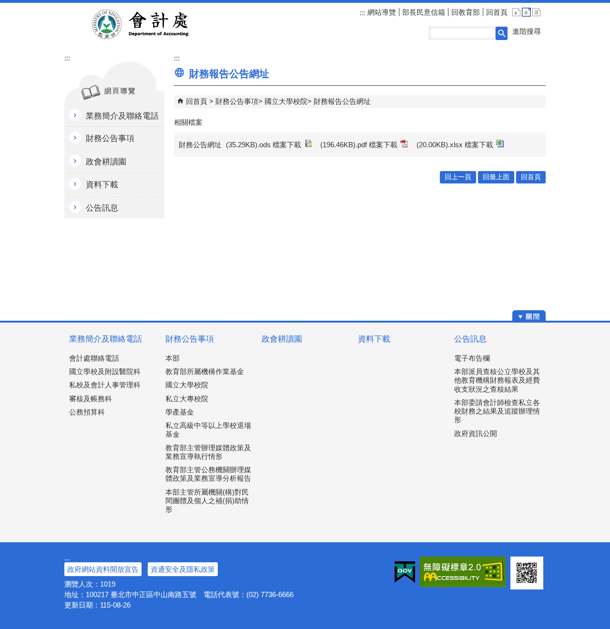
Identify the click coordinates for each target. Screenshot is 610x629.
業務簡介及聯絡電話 (105, 339)
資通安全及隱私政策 (183, 569)
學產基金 (179, 412)
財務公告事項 (236, 101)
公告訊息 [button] (102, 208)
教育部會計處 (151, 24)
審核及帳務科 (90, 399)
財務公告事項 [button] (110, 138)
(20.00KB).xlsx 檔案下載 (455, 145)
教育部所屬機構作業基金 (204, 371)
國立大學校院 (285, 101)
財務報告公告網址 (342, 101)
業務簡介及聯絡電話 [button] (122, 116)
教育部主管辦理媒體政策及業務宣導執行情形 (208, 452)
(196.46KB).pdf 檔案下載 (358, 145)
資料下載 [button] (102, 184)
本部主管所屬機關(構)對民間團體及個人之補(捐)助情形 (207, 500)
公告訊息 (470, 339)
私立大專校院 (186, 399)
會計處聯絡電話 (94, 358)
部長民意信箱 (423, 12)
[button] (502, 33)
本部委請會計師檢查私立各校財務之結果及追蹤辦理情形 (497, 411)
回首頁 (497, 12)
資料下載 (374, 339)
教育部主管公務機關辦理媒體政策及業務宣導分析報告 (208, 474)
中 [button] (526, 12)
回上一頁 (458, 177)
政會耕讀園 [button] (106, 161)
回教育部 (465, 12)
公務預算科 (87, 412)
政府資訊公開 (475, 433)
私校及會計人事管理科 (105, 385)
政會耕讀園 (282, 339)
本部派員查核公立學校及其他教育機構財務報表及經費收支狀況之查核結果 (497, 380)
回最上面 (496, 177)
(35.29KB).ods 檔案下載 (263, 145)
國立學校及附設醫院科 (105, 371)
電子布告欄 (472, 358)
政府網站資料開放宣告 (103, 569)
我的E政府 (405, 572)
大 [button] (536, 12)
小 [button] (516, 12)
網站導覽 (381, 12)
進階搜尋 (526, 31)
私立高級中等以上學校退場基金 (208, 429)
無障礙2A (463, 572)
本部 (172, 358)
